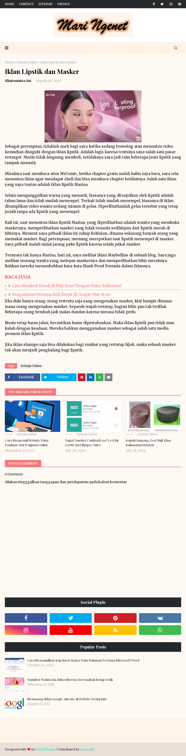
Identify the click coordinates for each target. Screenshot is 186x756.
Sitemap (46, 4)
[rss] (115, 630)
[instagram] (171, 4)
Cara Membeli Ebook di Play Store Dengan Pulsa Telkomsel (66, 286)
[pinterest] (179, 4)
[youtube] (71, 630)
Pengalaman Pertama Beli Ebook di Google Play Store (61, 294)
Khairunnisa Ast (18, 81)
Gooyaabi (87, 749)
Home (9, 4)
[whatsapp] (160, 630)
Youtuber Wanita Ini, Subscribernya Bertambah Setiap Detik (70, 679)
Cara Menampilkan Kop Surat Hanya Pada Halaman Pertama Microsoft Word (83, 660)
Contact (26, 4)
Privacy (63, 4)
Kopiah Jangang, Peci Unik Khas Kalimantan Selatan (148, 442)
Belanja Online (27, 62)
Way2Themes (46, 749)
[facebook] (153, 4)
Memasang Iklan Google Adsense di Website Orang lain (66, 699)
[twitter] (162, 4)
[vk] (160, 618)
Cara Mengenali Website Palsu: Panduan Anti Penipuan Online (27, 442)
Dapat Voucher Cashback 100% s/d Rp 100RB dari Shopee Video (92, 442)
